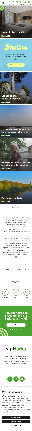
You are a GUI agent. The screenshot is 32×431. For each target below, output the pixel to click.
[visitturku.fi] (16, 350)
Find (26, 298)
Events (5, 298)
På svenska (15, 370)
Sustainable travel (16, 282)
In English (23, 370)
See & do (27, 269)
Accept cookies (16, 417)
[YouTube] (22, 379)
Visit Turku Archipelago (20, 359)
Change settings (16, 425)
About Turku (5, 269)
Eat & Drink (16, 269)
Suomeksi (8, 370)
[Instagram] (16, 379)
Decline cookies (16, 421)
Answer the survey (16, 325)
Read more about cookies (16, 412)
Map (16, 298)
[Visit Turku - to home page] (3, 3)
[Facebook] (10, 379)
